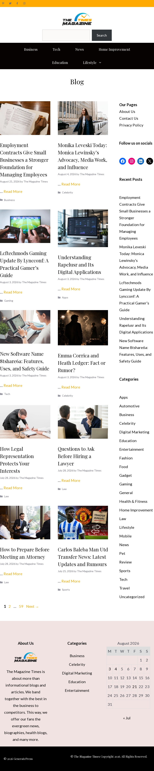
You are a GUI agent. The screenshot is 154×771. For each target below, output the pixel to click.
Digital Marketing (134, 432)
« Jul (127, 718)
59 (21, 606)
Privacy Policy (131, 125)
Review (125, 562)
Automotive (129, 406)
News (79, 49)
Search (102, 35)
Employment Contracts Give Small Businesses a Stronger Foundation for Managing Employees (24, 160)
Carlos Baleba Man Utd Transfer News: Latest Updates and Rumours (83, 556)
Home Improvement (114, 49)
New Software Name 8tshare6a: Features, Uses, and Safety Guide (24, 361)
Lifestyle (90, 62)
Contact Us (128, 118)
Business (31, 49)
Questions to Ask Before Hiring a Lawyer (76, 456)
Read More (13, 191)
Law (6, 496)
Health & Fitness (133, 501)
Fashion (126, 458)
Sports (66, 589)
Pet (122, 553)
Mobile (125, 536)
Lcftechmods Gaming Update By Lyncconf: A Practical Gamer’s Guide (135, 296)
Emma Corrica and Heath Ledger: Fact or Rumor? (81, 362)
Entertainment (131, 449)
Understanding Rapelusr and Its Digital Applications (79, 264)
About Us (127, 111)
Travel (124, 588)
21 (134, 686)
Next (32, 606)
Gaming (8, 300)
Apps (65, 297)
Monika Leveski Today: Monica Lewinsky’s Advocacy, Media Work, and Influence (136, 260)
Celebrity (67, 192)
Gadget (125, 475)
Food (123, 466)
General (126, 492)
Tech (56, 49)
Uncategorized (132, 596)
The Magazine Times (23, 671)
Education (60, 62)
